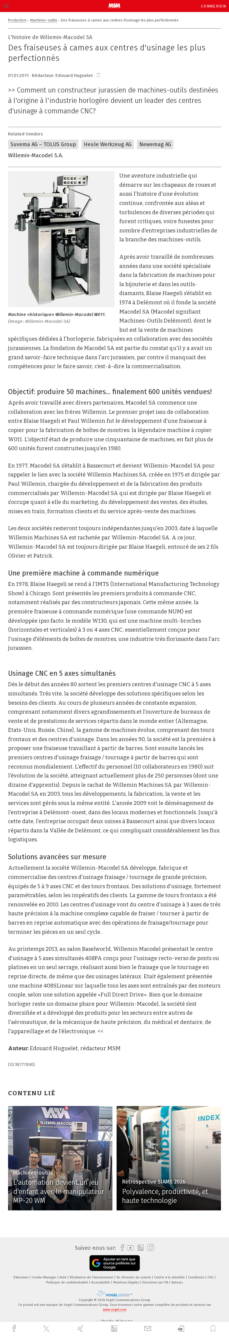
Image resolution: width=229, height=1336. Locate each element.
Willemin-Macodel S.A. (35, 155)
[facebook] (15, 1328)
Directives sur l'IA (156, 1282)
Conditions (196, 1277)
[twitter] (47, 1329)
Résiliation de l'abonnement (92, 1277)
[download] (181, 1328)
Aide (63, 1277)
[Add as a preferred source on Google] (114, 1263)
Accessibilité (101, 1282)
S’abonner (21, 1277)
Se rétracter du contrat (134, 1277)
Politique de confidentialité (67, 1282)
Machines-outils (43, 20)
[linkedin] (114, 1329)
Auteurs (177, 1282)
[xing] (81, 1328)
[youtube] (129, 1248)
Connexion (213, 6)
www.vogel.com (114, 1310)
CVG (211, 1277)
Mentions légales (126, 1282)
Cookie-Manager (44, 1277)
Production (17, 20)
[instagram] (149, 1248)
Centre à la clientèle (170, 1277)
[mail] (148, 1328)
